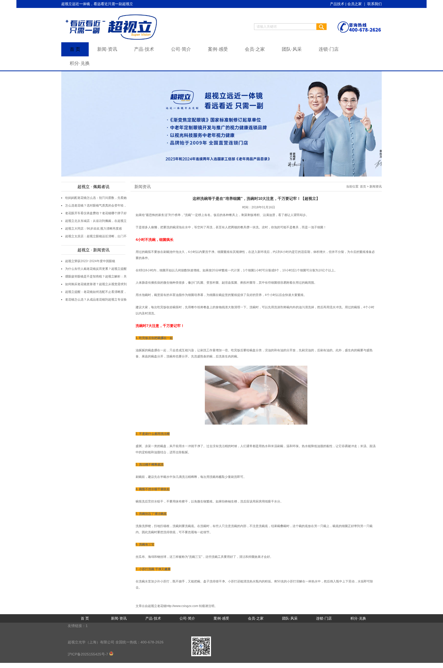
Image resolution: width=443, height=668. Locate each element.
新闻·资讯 (107, 49)
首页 (363, 186)
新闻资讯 (142, 186)
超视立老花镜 (157, 606)
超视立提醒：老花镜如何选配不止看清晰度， (96, 292)
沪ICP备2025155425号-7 (88, 654)
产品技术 (337, 4)
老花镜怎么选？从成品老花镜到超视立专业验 (96, 299)
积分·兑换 (80, 63)
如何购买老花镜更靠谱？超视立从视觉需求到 (96, 284)
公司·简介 (181, 49)
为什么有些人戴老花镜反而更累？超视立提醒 (96, 269)
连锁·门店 (329, 49)
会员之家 (354, 4)
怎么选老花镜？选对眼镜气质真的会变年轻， (96, 205)
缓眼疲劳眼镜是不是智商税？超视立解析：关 (96, 276)
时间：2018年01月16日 (258, 207)
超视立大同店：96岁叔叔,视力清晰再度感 (93, 228)
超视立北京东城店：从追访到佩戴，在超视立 (96, 221)
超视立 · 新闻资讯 (93, 250)
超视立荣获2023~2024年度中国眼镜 (90, 261)
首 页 (75, 49)
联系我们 (374, 4)
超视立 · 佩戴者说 (93, 186)
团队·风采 (292, 49)
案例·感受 (218, 49)
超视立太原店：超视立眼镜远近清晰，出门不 (96, 236)
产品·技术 (144, 49)
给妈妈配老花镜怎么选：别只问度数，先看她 (96, 198)
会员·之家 (255, 49)
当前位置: (352, 186)
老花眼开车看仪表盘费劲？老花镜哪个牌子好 (96, 213)
